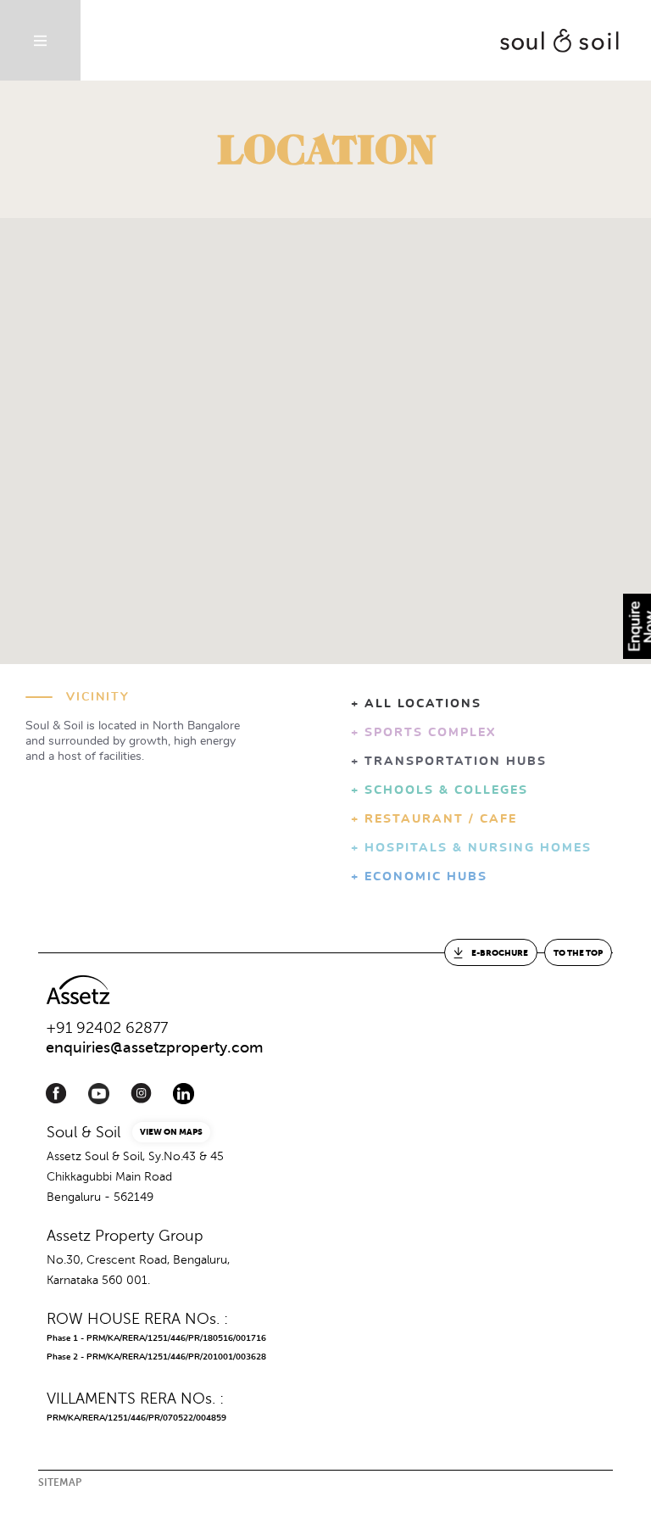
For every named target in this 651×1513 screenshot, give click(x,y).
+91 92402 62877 (107, 1027)
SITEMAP (59, 1482)
